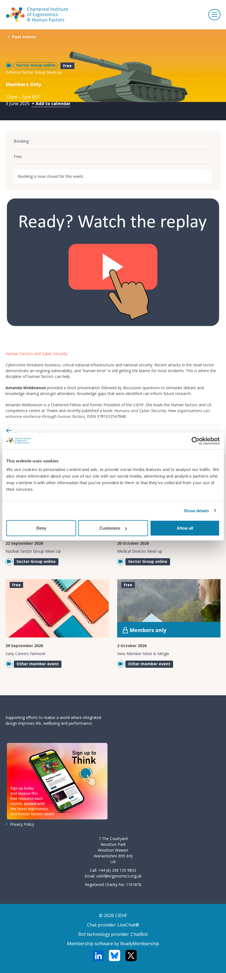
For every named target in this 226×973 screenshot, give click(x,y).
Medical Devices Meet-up (139, 551)
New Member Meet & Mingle (143, 653)
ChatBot (139, 934)
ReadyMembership (139, 944)
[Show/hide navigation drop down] (214, 14)
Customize (109, 528)
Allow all (185, 528)
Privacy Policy (22, 824)
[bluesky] (114, 956)
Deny (41, 528)
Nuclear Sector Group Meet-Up (33, 551)
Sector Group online (35, 65)
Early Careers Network (25, 653)
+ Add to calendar (51, 103)
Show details (196, 510)
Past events (24, 36)
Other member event (38, 663)
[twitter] (131, 956)
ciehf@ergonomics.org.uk (118, 876)
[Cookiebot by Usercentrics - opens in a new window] (195, 441)
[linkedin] (98, 956)
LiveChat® (128, 925)
